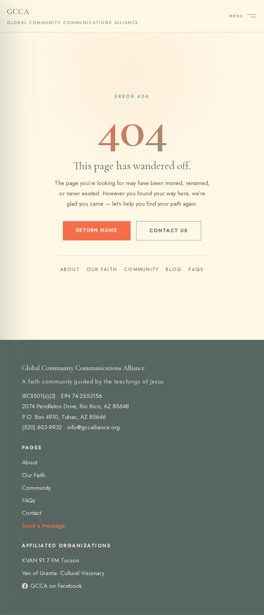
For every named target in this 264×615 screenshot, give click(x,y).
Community (141, 269)
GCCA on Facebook (56, 586)
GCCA (73, 16)
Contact (31, 513)
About (70, 269)
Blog (174, 269)
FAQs (196, 269)
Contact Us (169, 230)
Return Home (97, 230)
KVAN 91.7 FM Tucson (50, 560)
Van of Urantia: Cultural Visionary (63, 573)
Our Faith (102, 269)
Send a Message (43, 525)
